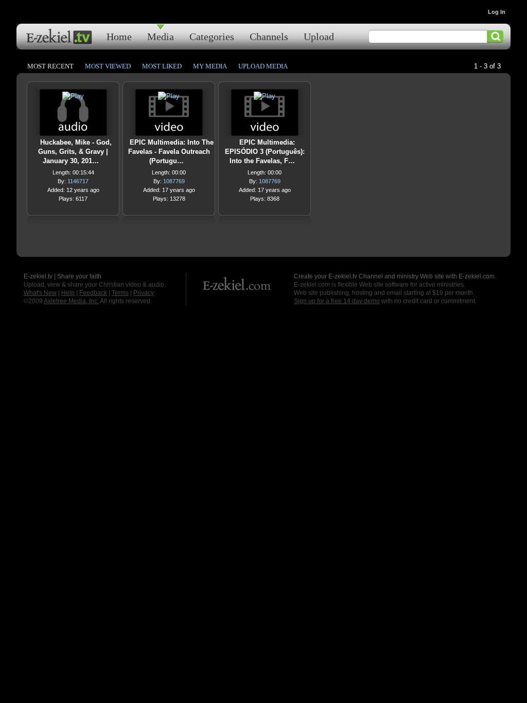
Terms (120, 292)
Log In (496, 12)
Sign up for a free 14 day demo (337, 301)
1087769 (174, 181)
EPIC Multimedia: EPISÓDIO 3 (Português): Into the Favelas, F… (265, 151)
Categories (211, 36)
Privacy (143, 292)
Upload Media (263, 66)
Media (160, 36)
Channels (269, 36)
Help (68, 292)
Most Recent (50, 66)
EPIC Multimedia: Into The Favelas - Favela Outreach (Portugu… (171, 151)
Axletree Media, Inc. (71, 301)
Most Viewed (108, 66)
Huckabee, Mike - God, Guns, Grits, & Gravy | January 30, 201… (75, 151)
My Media (210, 66)
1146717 (78, 181)
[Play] (73, 98)
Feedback (93, 292)
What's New (40, 292)
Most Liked (162, 66)
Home (119, 36)
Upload (319, 36)
